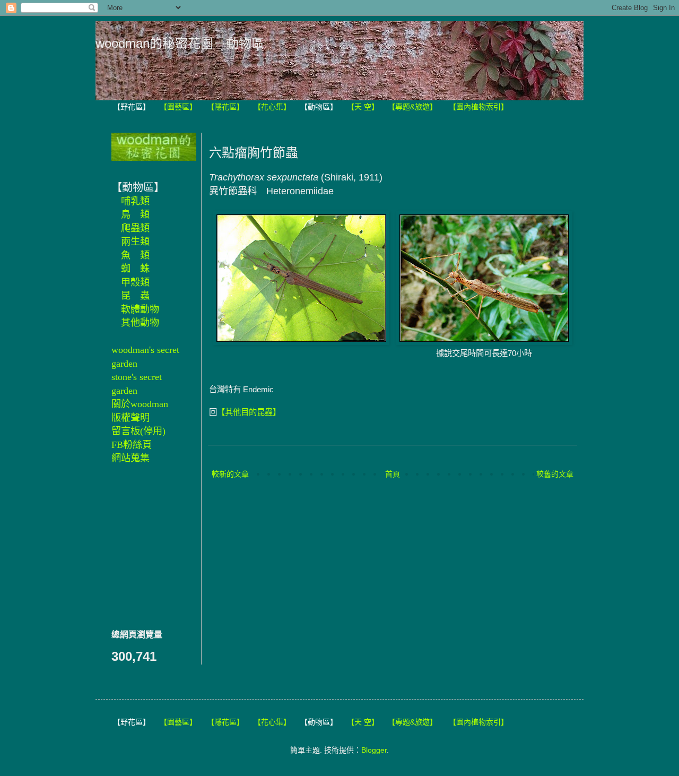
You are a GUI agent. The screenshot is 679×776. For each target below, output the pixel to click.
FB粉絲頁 (131, 444)
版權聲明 (130, 417)
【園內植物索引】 (478, 106)
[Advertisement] (143, 545)
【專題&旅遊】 (412, 106)
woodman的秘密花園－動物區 (179, 43)
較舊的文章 (554, 474)
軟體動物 (140, 309)
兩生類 (135, 241)
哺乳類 (135, 201)
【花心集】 (272, 106)
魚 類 (135, 255)
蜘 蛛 (135, 268)
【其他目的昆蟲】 (249, 412)
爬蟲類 (135, 228)
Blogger (374, 750)
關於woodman (139, 404)
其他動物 (140, 322)
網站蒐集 (130, 458)
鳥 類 (135, 214)
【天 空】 (363, 106)
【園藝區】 (178, 106)
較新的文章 (230, 474)
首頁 (392, 474)
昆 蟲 (135, 295)
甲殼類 (135, 282)
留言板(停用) (138, 431)
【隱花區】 (225, 106)
